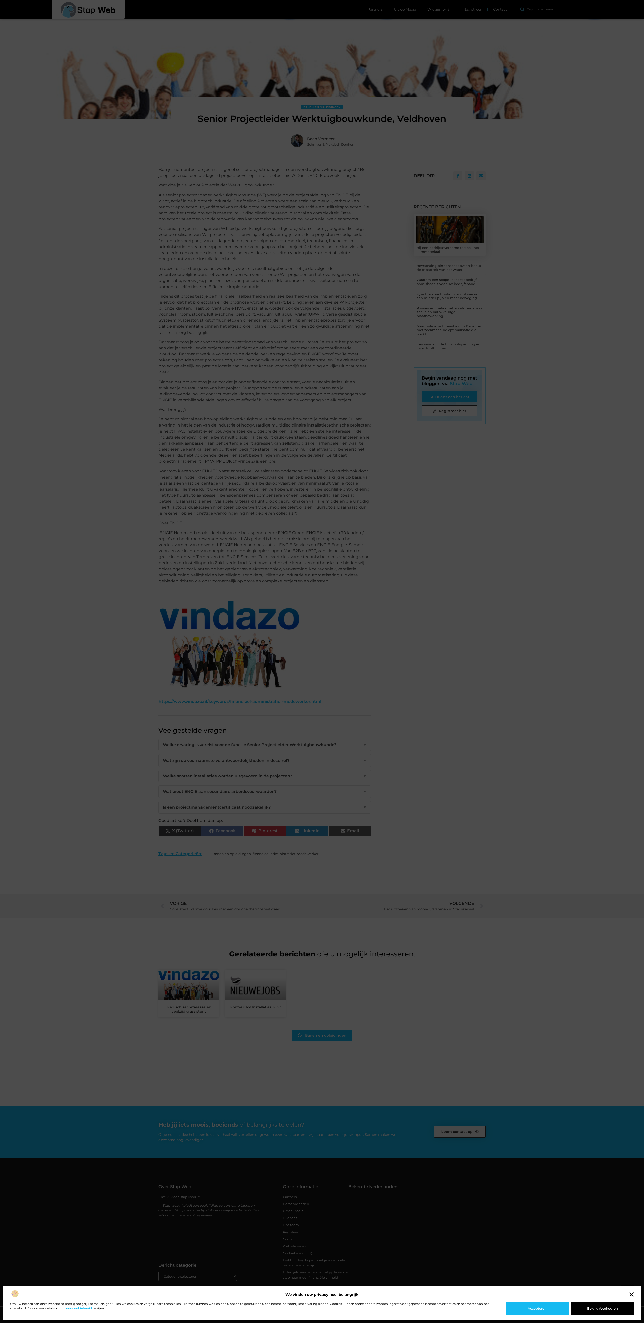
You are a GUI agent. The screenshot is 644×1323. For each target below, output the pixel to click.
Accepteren (537, 1308)
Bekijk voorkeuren (602, 1308)
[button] (631, 1294)
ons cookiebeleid (79, 1308)
